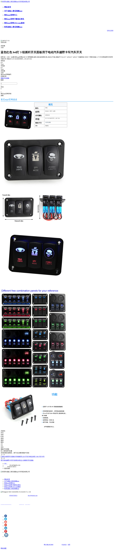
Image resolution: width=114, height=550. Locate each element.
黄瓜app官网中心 (10, 15)
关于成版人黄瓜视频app (13, 11)
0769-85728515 (13, 495)
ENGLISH (110, 30)
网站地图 (3, 548)
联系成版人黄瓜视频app (13, 27)
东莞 (69, 544)
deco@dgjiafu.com (32, 495)
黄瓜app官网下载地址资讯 (14, 19)
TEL (5, 466)
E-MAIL (6, 465)
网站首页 (7, 7)
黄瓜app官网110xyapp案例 (14, 23)
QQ (5, 463)
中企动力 (64, 544)
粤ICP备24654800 (48, 544)
